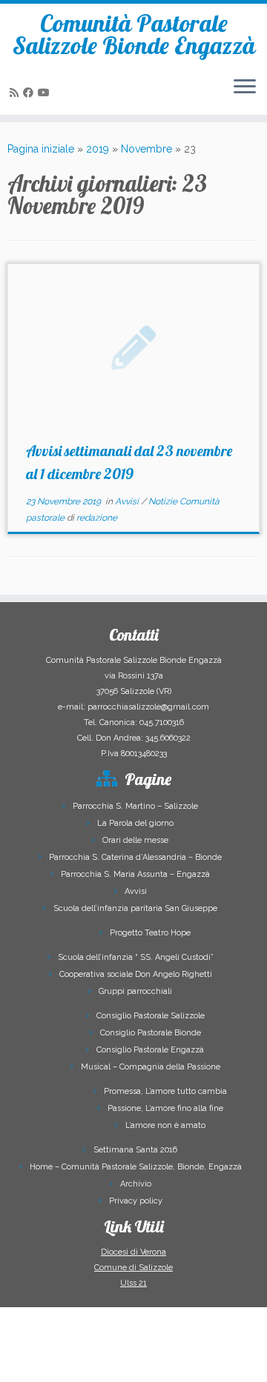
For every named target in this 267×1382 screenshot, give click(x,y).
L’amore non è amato (165, 1125)
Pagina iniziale (40, 149)
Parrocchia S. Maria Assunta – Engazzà (135, 874)
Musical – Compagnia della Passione (150, 1067)
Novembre (146, 149)
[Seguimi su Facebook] (30, 93)
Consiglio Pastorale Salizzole (150, 1016)
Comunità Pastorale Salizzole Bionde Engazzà (134, 34)
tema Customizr (194, 1364)
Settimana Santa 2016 (135, 1150)
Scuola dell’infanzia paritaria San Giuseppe (135, 908)
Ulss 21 (133, 1283)
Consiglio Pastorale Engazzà (150, 1050)
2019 (97, 149)
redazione (96, 518)
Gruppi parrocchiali (135, 991)
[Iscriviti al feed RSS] (16, 93)
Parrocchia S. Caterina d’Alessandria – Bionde (135, 857)
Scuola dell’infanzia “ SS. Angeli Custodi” (136, 957)
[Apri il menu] (245, 88)
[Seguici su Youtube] (46, 93)
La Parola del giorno (135, 823)
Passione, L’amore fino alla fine (165, 1108)
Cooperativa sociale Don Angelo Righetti (135, 974)
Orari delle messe (135, 840)
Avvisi (128, 501)
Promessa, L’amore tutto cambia (165, 1091)
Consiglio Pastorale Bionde (150, 1033)
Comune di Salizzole (133, 1267)
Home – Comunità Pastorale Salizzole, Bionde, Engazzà (136, 1167)
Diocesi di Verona (133, 1252)
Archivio (135, 1184)
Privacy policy (135, 1201)
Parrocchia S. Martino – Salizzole (135, 806)
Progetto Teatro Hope (150, 933)
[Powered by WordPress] (90, 1361)
